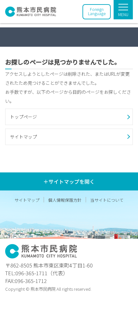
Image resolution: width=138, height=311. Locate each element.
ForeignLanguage (97, 11)
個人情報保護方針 (65, 200)
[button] (69, 117)
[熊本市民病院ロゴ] (30, 13)
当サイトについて (107, 200)
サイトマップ (26, 200)
